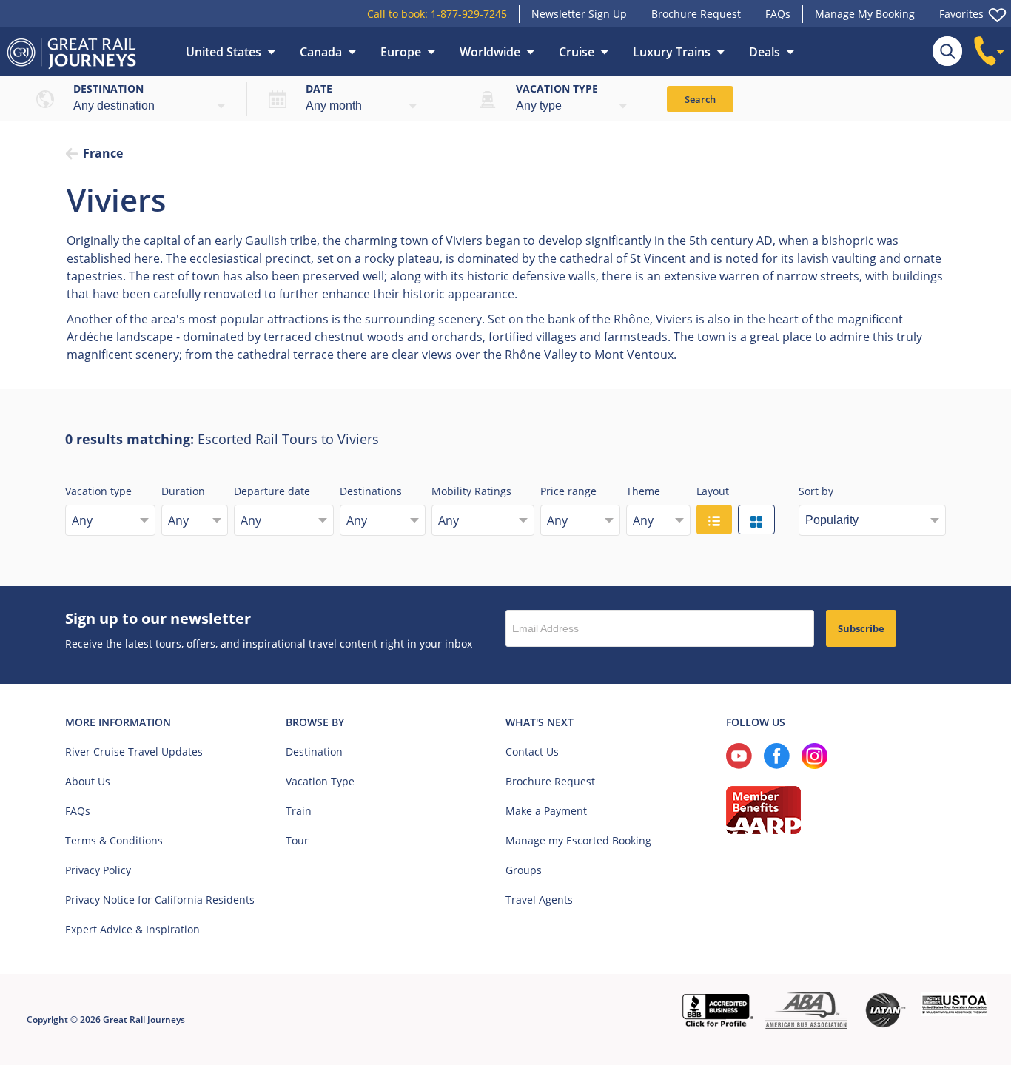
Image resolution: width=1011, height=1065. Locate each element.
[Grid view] (756, 519)
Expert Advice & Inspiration (132, 929)
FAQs (777, 14)
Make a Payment (546, 811)
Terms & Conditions (114, 840)
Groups (524, 870)
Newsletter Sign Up (579, 14)
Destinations (371, 491)
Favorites (961, 14)
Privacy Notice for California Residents (160, 900)
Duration (183, 491)
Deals (764, 52)
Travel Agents (539, 900)
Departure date (272, 491)
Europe (400, 52)
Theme (643, 491)
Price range (568, 491)
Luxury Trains (672, 52)
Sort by (816, 491)
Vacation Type (320, 781)
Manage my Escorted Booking (578, 840)
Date (319, 88)
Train (299, 811)
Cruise (576, 52)
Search (700, 99)
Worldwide (490, 52)
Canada (321, 52)
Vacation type (557, 88)
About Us (87, 781)
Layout (712, 491)
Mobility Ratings (471, 491)
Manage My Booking (865, 14)
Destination (108, 88)
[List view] (714, 519)
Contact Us (532, 752)
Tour (297, 840)
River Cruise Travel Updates (134, 752)
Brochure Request (696, 14)
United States (223, 52)
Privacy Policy (98, 870)
